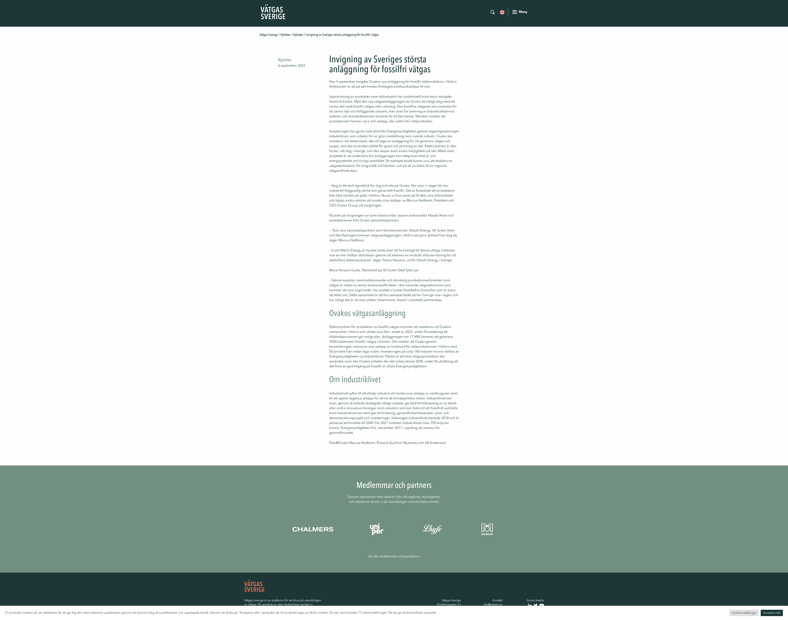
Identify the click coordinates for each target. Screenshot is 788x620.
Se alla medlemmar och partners (393, 556)
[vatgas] (254, 585)
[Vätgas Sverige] (273, 11)
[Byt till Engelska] (502, 12)
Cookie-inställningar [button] (744, 613)
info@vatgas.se (492, 604)
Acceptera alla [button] (771, 613)
